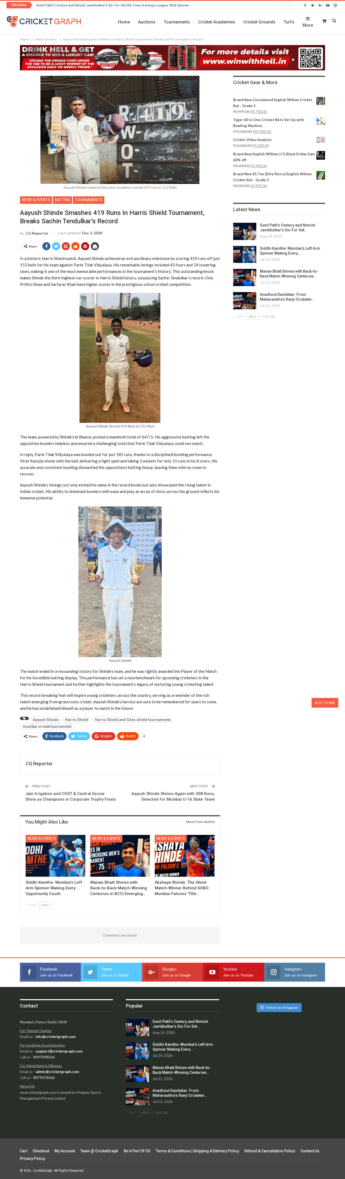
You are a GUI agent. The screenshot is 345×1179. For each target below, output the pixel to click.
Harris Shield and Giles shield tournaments (133, 720)
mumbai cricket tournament (47, 726)
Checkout (41, 1151)
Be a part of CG (137, 1151)
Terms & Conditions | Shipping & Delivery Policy (197, 1151)
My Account (64, 1151)
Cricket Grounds (259, 22)
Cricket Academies (216, 22)
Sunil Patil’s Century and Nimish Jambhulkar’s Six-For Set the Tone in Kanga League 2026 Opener (112, 5)
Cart (23, 1151)
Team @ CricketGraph (99, 1151)
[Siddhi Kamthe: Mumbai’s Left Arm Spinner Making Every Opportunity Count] (55, 856)
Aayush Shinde (46, 720)
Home (124, 22)
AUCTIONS (325, 702)
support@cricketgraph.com (59, 1051)
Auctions (147, 22)
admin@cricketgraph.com (57, 1072)
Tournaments (177, 22)
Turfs (289, 22)
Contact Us (310, 1151)
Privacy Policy (32, 1158)
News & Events (36, 200)
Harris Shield (76, 720)
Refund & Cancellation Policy (269, 1151)
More (307, 25)
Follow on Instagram (282, 1007)
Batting (62, 200)
